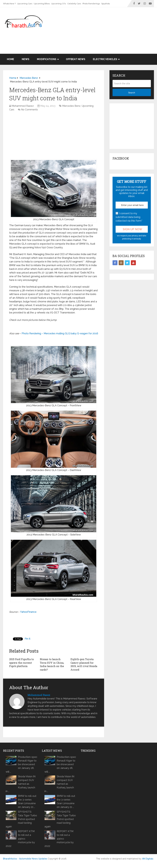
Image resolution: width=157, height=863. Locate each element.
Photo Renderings (91, 3)
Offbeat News (75, 59)
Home (10, 59)
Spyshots (105, 3)
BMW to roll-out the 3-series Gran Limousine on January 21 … (27, 801)
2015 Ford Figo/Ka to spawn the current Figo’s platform (21, 663)
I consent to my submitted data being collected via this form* (129, 217)
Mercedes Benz (71, 105)
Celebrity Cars (74, 3)
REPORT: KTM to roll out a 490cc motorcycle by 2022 (20, 838)
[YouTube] (133, 262)
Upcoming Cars (24, 3)
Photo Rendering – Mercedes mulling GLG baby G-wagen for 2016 (60, 333)
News (25, 59)
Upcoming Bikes (42, 3)
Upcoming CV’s (58, 3)
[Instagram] (121, 262)
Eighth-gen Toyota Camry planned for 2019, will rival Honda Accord (84, 664)
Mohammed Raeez (22, 105)
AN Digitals (147, 858)
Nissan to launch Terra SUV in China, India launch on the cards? (52, 664)
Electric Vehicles (105, 59)
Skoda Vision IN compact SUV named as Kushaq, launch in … (20, 784)
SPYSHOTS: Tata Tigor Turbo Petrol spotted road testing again (21, 819)
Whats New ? (9, 3)
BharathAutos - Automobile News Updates (25, 858)
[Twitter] (127, 262)
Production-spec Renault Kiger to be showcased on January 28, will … (21, 764)
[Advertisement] (98, 46)
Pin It (27, 638)
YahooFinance (28, 611)
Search (131, 92)
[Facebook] (115, 262)
